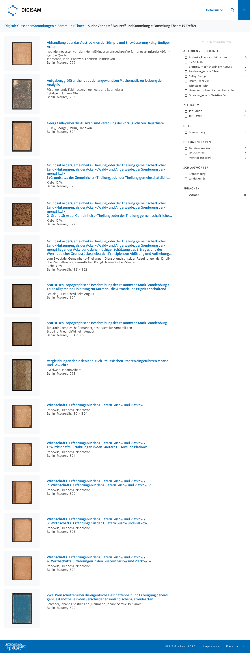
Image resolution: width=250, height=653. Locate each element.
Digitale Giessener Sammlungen (29, 26)
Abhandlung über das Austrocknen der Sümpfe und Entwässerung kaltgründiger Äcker (108, 45)
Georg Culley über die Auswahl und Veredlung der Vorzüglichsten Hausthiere (105, 123)
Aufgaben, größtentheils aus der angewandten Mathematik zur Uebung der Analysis (105, 83)
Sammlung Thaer (71, 26)
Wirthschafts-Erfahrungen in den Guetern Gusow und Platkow (95, 405)
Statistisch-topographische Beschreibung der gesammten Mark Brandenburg (107, 323)
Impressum (212, 646)
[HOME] (23, 10)
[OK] (232, 10)
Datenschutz (236, 646)
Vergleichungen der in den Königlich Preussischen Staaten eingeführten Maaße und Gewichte (107, 363)
